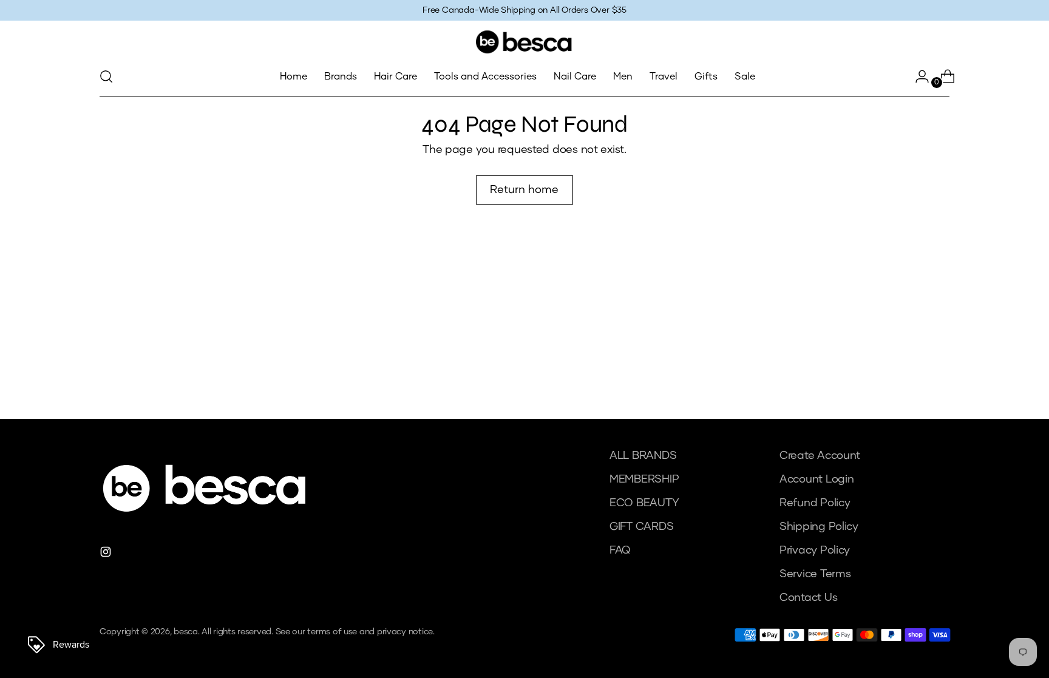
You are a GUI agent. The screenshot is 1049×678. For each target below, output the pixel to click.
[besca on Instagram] (107, 554)
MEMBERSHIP (644, 479)
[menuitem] (293, 76)
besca (186, 632)
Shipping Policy (818, 526)
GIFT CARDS (641, 526)
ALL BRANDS (642, 455)
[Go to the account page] (917, 76)
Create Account (819, 455)
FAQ (619, 550)
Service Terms (815, 574)
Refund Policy (814, 503)
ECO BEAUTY (644, 503)
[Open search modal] (106, 76)
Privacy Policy (814, 550)
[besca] (524, 42)
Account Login (816, 479)
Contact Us (808, 597)
